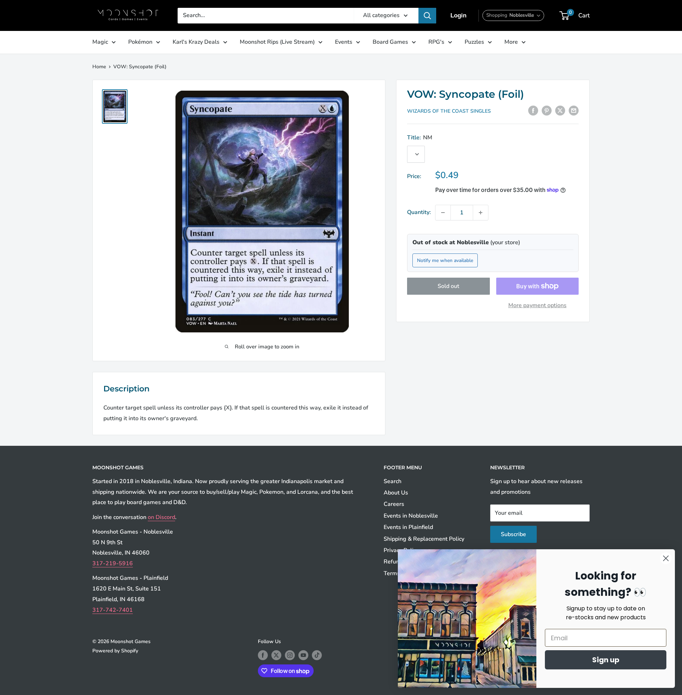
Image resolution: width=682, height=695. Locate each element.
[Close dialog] (666, 558)
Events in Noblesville (411, 516)
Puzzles (474, 42)
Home (99, 66)
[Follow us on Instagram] (290, 655)
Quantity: (419, 212)
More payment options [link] (537, 305)
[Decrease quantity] (442, 212)
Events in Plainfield (408, 527)
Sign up (605, 660)
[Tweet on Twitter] (560, 110)
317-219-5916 (112, 563)
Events (343, 42)
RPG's (436, 42)
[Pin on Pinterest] (547, 110)
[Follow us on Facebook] (263, 655)
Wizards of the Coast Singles (449, 111)
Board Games (390, 42)
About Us (396, 493)
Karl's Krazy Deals (196, 42)
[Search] (427, 15)
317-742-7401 (112, 610)
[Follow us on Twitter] (276, 655)
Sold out (448, 286)
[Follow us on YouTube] (303, 655)
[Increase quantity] (480, 212)
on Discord (161, 517)
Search (392, 481)
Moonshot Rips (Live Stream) (277, 42)
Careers (394, 504)
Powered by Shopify (115, 650)
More (511, 42)
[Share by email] (574, 110)
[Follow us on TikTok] (317, 655)
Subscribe (513, 534)
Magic (100, 42)
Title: (419, 137)
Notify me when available (445, 260)
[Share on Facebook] (533, 110)
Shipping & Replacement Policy (424, 539)
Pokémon (140, 42)
